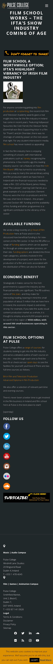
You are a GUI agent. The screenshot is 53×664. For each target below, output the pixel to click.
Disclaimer (8, 620)
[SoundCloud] (37, 633)
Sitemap (7, 627)
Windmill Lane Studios (13, 563)
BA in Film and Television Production (20, 376)
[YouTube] (37, 640)
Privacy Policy (9, 624)
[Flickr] (15, 640)
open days (32, 362)
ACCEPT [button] (34, 660)
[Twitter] (22, 633)
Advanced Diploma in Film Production (21, 380)
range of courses (33, 347)
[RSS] (22, 640)
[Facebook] (15, 633)
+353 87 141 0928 (14, 609)
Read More (45, 659)
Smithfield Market (11, 594)
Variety (26, 158)
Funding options (20, 252)
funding (15, 244)
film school (8, 144)
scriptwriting (23, 111)
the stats (16, 294)
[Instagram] (30, 640)
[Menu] (47, 5)
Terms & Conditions (12, 616)
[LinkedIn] (30, 633)
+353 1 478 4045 (13, 574)
